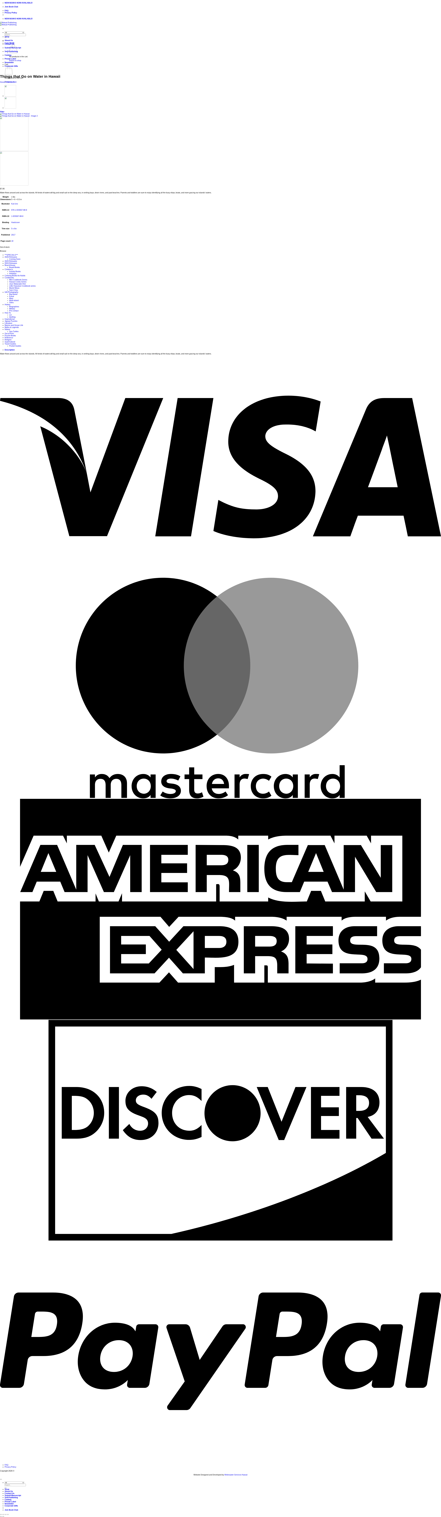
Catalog (8, 55)
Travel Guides (10, 344)
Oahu (11, 302)
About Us (9, 40)
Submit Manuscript (13, 1495)
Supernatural (10, 342)
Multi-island (14, 300)
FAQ (6, 11)
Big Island (13, 294)
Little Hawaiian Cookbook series (22, 286)
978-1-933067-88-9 (19, 210)
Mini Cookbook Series (18, 280)
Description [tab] (10, 350)
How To (8, 313)
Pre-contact (13, 311)
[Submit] (5, 1487)
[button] (2, 112)
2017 (13, 235)
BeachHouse (10, 265)
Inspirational (10, 319)
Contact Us (9, 1493)
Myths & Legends (12, 327)
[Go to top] (1, 1479)
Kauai (11, 296)
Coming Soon (14, 259)
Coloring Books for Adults (15, 276)
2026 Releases (11, 257)
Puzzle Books (10, 336)
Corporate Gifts (11, 1506)
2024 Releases (11, 263)
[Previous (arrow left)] (1, 1516)
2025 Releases (11, 261)
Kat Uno (14, 204)
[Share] (5, 1514)
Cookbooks (9, 278)
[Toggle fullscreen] (3, 1514)
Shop (7, 37)
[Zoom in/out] (1, 1514)
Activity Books (15, 271)
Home (2, 82)
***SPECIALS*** (11, 255)
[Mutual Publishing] (8, 24)
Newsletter (9, 62)
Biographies (14, 307)
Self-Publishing (11, 1497)
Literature (8, 323)
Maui (11, 298)
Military (12, 309)
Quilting (12, 317)
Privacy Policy (11, 13)
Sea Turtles (13, 331)
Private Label (10, 59)
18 (12, 241)
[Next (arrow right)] (3, 1516)
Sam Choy (13, 290)
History (7, 305)
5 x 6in (14, 229)
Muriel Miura (14, 288)
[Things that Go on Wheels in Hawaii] (10, 96)
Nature (7, 329)
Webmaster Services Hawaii (235, 1475)
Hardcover (15, 222)
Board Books (14, 267)
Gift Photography (11, 292)
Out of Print (9, 333)
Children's (10, 82)
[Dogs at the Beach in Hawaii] (10, 108)
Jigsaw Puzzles (11, 321)
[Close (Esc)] (8, 1514)
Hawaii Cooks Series (17, 282)
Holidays (12, 274)
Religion (8, 340)
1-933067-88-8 (17, 216)
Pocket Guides (15, 346)
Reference (9, 338)
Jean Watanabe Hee (17, 284)
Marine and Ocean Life (14, 325)
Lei (10, 315)
